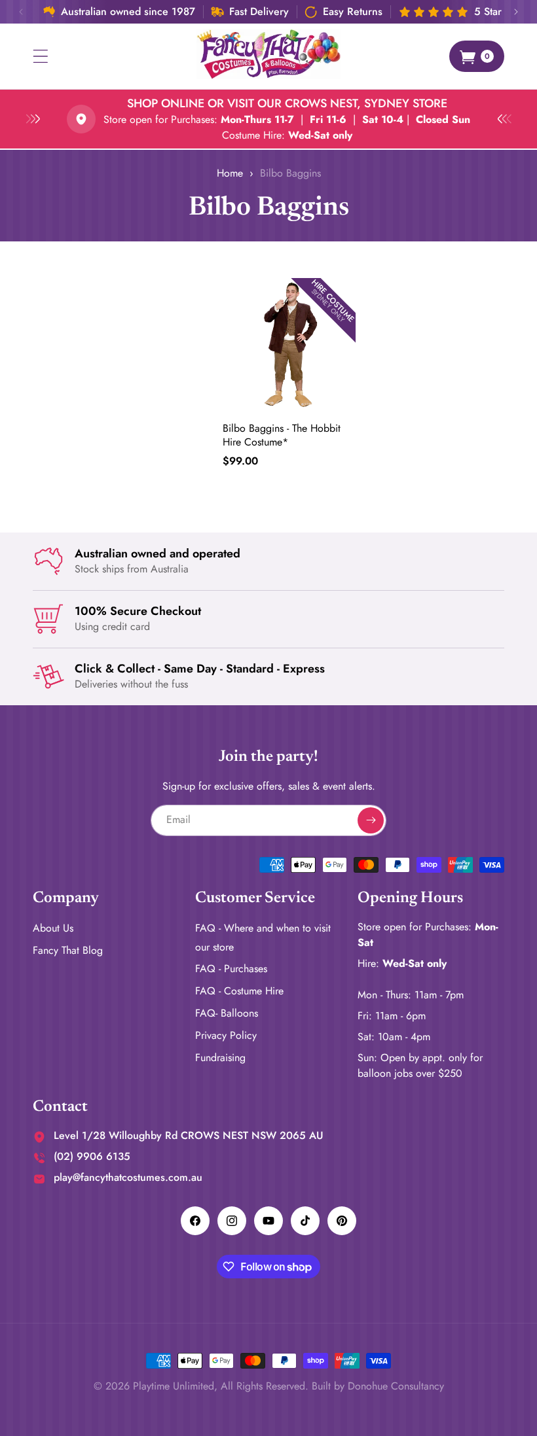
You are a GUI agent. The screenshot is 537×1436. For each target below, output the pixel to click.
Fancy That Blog (68, 950)
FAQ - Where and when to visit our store (263, 937)
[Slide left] (21, 12)
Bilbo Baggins (290, 173)
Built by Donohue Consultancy (378, 1385)
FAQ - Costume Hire (239, 990)
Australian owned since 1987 (128, 11)
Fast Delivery (259, 11)
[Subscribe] (371, 820)
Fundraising (220, 1057)
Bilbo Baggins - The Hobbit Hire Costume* (282, 435)
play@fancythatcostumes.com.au (128, 1177)
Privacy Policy (226, 1035)
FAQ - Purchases (231, 968)
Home (230, 173)
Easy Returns (352, 11)
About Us (53, 928)
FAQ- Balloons (226, 1013)
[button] (40, 56)
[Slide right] (516, 12)
